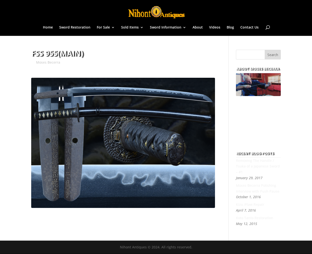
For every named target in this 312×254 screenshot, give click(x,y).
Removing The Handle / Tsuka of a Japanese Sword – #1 (258, 166)
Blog (230, 27)
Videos (214, 27)
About (198, 27)
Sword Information (165, 27)
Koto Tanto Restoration (254, 217)
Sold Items (130, 27)
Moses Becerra (48, 62)
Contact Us (249, 27)
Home (48, 27)
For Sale (103, 27)
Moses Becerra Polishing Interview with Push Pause (257, 188)
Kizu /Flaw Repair (250, 204)
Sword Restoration (74, 27)
